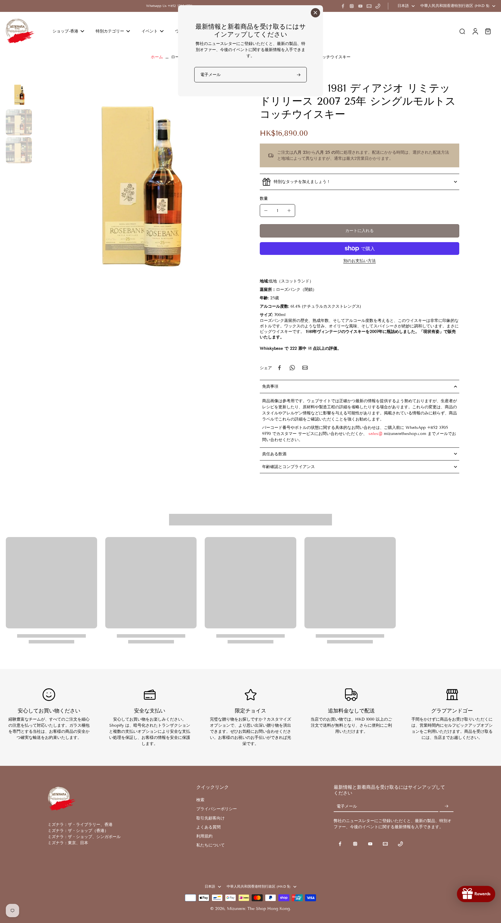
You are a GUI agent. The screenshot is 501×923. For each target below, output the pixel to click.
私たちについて (210, 845)
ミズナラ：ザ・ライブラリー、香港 (80, 824)
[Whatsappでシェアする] (292, 367)
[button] (359, 230)
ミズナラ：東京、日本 (68, 842)
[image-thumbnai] (19, 94)
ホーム (157, 57)
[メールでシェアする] (305, 367)
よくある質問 (208, 827)
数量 (264, 198)
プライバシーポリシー (216, 808)
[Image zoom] (137, 185)
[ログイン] (475, 31)
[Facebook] (343, 6)
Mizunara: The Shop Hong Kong (258, 908)
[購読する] (446, 806)
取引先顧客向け (210, 818)
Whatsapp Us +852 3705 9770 (169, 6)
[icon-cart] (487, 31)
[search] (462, 31)
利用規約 (204, 836)
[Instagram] (351, 6)
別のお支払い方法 (359, 261)
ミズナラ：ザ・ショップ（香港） (78, 830)
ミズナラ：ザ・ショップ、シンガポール (84, 836)
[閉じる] (315, 12)
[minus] (266, 210)
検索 (200, 799)
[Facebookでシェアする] (279, 367)
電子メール (347, 806)
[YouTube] (360, 6)
